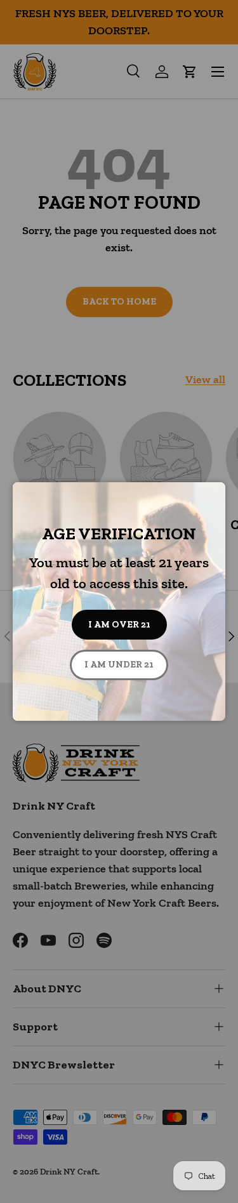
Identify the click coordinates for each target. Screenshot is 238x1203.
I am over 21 (119, 624)
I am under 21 (119, 664)
